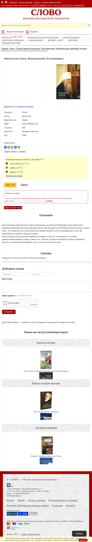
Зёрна (24, 120)
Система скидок (13, 40)
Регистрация (18, 32)
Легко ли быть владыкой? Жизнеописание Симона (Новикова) (46, 371)
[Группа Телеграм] (6, 2)
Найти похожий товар (13, 208)
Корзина (34, 32)
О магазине (13, 2)
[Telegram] (12, 147)
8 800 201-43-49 (38, 5)
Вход (9, 32)
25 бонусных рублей (37, 258)
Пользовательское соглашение (63, 500)
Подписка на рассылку (42, 37)
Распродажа (71, 37)
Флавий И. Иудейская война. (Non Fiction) (46, 456)
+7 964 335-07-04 (78, 5)
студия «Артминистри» (30, 534)
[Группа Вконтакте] (2, 2)
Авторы (73, 40)
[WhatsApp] (18, 147)
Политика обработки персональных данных (28, 505)
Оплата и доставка (25, 2)
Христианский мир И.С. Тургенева (46, 412)
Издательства (11, 43)
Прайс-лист (55, 40)
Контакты (37, 2)
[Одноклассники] (8, 147)
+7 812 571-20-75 (66, 5)
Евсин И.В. (27, 116)
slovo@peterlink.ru (14, 495)
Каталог (10, 500)
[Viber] (15, 147)
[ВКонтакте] (5, 147)
